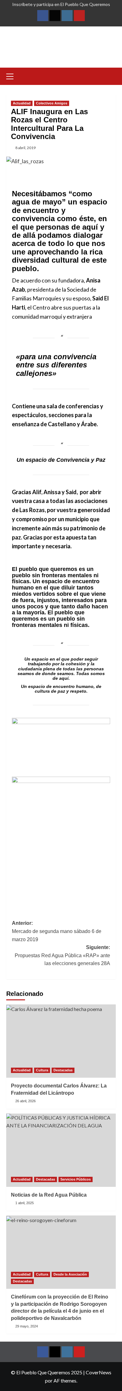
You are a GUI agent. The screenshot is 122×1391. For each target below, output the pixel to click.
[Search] (112, 75)
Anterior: (56, 931)
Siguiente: (62, 955)
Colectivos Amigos (51, 103)
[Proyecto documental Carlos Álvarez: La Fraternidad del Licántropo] (61, 1041)
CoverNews (98, 1372)
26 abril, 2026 (25, 1101)
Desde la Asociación (70, 1274)
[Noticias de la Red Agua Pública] (61, 1150)
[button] (12, 75)
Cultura (42, 1070)
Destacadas (63, 1070)
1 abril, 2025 (24, 1203)
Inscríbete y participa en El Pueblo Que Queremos (61, 4)
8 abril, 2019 (25, 147)
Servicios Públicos (75, 1179)
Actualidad (22, 103)
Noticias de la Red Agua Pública (49, 1195)
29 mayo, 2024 (26, 1326)
